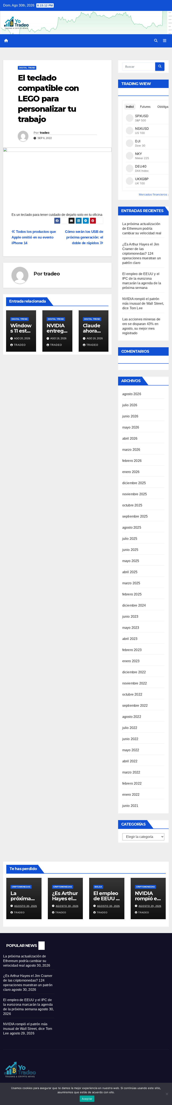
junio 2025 (130, 550)
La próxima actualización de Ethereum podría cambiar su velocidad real (142, 228)
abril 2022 (130, 761)
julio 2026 (129, 405)
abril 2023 (130, 639)
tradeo (45, 133)
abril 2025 (130, 572)
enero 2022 (131, 794)
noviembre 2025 (134, 494)
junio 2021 (130, 805)
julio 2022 (129, 728)
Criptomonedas (21, 887)
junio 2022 (130, 739)
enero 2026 (131, 472)
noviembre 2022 (134, 683)
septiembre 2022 (135, 705)
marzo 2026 (131, 449)
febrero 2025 (132, 594)
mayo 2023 (130, 627)
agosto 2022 (131, 716)
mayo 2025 (130, 561)
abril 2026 (130, 438)
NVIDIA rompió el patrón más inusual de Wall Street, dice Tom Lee (143, 303)
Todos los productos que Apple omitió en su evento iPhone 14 (34, 237)
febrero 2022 (132, 783)
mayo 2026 (130, 427)
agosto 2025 (131, 527)
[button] (156, 40)
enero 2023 (131, 661)
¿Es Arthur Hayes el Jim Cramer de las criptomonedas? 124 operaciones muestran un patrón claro (141, 253)
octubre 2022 (132, 694)
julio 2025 (129, 538)
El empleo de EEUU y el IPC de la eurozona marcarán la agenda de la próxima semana (28, 1004)
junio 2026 (130, 416)
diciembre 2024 (134, 605)
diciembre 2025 (134, 483)
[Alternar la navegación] (164, 40)
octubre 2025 (132, 505)
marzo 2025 (131, 583)
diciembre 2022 (134, 672)
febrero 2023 (132, 650)
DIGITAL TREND (27, 68)
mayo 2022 (130, 750)
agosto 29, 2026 (150, 906)
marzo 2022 (131, 772)
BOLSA (98, 887)
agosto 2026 (131, 394)
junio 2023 (130, 616)
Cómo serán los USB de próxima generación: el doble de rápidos (84, 237)
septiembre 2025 (135, 516)
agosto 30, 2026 (25, 906)
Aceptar (87, 1098)
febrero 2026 (132, 461)
